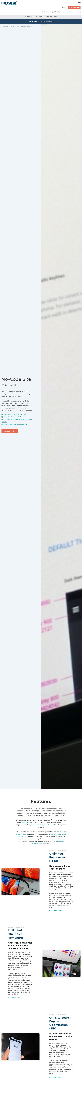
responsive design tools (40, 825)
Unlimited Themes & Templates (16, 417)
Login (64, 7)
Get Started (73, 7)
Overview (33, 21)
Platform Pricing (48, 21)
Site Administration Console (15, 424)
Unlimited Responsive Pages (15, 414)
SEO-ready (26, 822)
